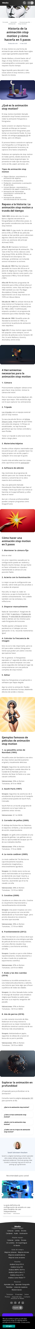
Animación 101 (27, 1098)
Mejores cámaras (10, 1252)
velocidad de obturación (20, 616)
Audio (16, 1233)
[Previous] (2, 1194)
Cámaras (10, 1231)
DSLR (24, 397)
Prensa (7, 1297)
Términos (9, 1294)
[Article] (17, 1189)
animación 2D (22, 135)
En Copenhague (21, 1243)
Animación (12, 24)
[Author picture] (17, 1145)
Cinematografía (24, 22)
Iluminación (23, 1233)
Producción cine (13, 43)
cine (14, 230)
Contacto (27, 1297)
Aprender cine (9, 1284)
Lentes (17, 1231)
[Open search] (24, 3)
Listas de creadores (20, 1287)
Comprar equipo (17, 1228)
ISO (8, 614)
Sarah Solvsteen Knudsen (17, 1152)
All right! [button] (9, 1326)
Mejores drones (23, 1252)
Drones (23, 1231)
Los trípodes (7, 412)
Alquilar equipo (17, 1237)
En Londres (10, 1243)
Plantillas (9, 1287)
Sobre (26, 1294)
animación (25, 463)
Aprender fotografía (22, 1284)
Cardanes (9, 1233)
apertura (16, 614)
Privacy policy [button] (25, 1322)
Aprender (14, 22)
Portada (5, 22)
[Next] (33, 1194)
